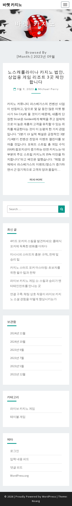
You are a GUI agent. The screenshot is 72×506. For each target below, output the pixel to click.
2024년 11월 (17, 333)
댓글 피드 (16, 467)
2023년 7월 (17, 358)
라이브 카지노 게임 (22, 408)
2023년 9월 (17, 350)
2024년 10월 (17, 341)
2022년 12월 (17, 374)
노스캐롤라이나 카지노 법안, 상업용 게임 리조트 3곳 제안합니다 (36, 76)
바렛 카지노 (12, 4)
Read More (37, 179)
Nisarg (36, 501)
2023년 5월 (17, 366)
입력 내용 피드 (19, 459)
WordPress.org (19, 475)
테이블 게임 (17, 417)
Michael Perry (48, 89)
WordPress (49, 496)
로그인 (14, 451)
